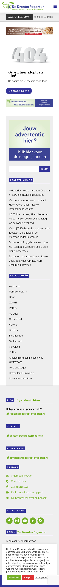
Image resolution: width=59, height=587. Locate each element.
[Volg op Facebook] (9, 520)
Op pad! (13, 313)
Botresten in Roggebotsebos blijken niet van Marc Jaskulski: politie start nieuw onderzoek (28, 246)
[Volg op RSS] (40, 520)
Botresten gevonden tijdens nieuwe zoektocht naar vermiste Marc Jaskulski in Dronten (28, 260)
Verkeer (13, 324)
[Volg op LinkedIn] (33, 520)
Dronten (13, 330)
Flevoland (14, 346)
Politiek (13, 308)
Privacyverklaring (43, 577)
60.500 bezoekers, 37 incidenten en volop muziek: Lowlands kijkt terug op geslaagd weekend (28, 218)
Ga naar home (19, 91)
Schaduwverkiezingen (21, 378)
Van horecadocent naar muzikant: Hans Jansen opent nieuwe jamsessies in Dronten (27, 204)
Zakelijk (13, 302)
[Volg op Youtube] (25, 520)
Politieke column (18, 291)
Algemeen (14, 286)
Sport (12, 297)
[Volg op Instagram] (17, 520)
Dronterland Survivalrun (21, 373)
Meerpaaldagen (17, 367)
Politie (12, 352)
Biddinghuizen (16, 335)
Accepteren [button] (14, 577)
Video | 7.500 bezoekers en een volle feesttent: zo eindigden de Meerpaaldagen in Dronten (29, 232)
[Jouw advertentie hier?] (29, 105)
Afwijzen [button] (28, 577)
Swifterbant (15, 341)
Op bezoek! (15, 319)
